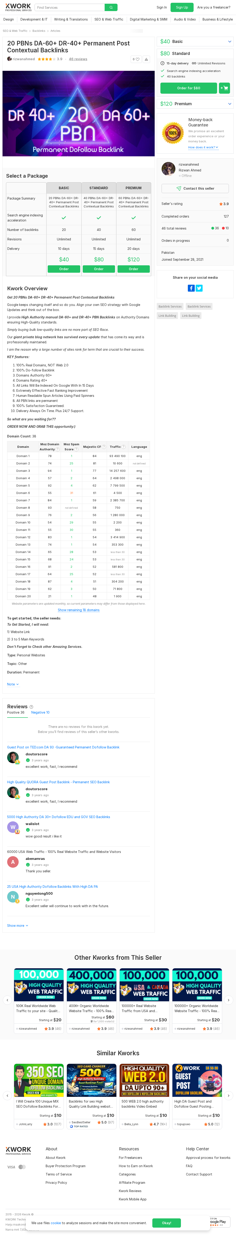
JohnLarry (25, 1124)
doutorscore (36, 754)
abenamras (35, 858)
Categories (127, 1174)
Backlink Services (170, 306)
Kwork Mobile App (133, 1199)
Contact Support (199, 1174)
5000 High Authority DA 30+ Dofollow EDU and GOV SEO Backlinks (58, 817)
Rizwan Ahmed (190, 170)
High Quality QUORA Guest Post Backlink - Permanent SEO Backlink (58, 782)
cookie (56, 1223)
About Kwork (55, 1158)
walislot (32, 824)
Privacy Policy (56, 1182)
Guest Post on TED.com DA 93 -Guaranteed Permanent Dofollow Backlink (63, 747)
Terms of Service (59, 1174)
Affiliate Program (132, 1182)
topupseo (183, 1124)
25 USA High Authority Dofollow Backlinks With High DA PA (52, 886)
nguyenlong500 (39, 893)
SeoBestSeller (81, 1122)
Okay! (166, 1223)
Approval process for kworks (208, 1158)
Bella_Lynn (131, 1124)
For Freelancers (130, 1158)
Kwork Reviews (130, 1191)
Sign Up (182, 7)
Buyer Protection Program (66, 1166)
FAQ (189, 1166)
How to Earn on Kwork (136, 1166)
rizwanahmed (189, 164)
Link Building (167, 316)
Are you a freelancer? (213, 7)
